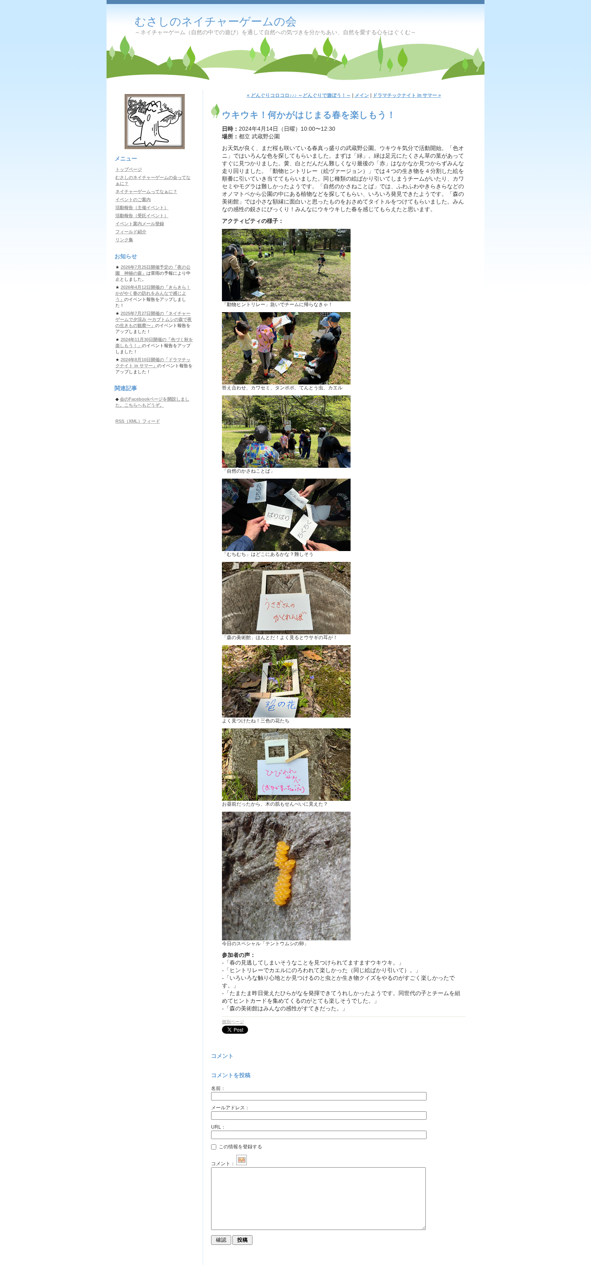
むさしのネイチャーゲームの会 (216, 21)
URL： (218, 1127)
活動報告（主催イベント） (141, 207)
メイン (362, 95)
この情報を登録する (240, 1147)
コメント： (223, 1163)
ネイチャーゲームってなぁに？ (146, 191)
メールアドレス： (230, 1108)
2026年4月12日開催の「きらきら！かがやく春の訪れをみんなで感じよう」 (153, 293)
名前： (218, 1088)
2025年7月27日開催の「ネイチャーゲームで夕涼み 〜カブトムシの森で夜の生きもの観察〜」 (153, 319)
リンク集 (124, 239)
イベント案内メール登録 (139, 223)
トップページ (128, 169)
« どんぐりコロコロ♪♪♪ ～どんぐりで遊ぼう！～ (299, 95)
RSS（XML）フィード (137, 421)
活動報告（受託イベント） (141, 215)
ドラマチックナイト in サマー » (407, 95)
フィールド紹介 (130, 231)
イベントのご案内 (133, 199)
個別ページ (233, 1021)
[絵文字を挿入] (241, 1163)
